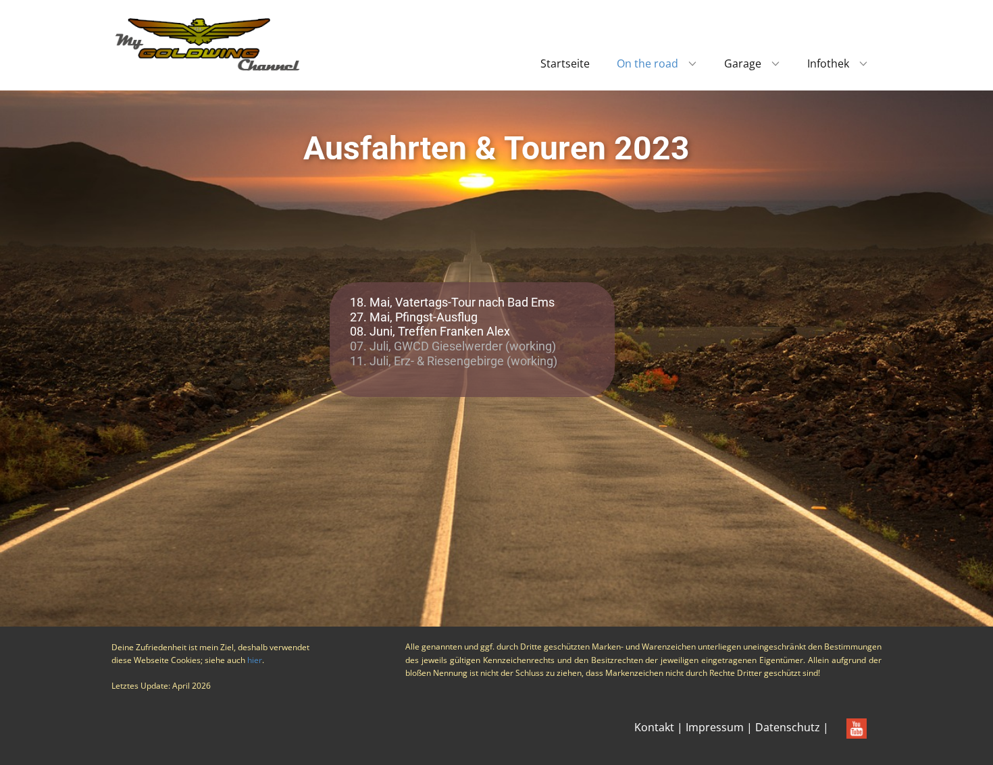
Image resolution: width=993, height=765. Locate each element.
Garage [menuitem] (742, 63)
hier (254, 660)
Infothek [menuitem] (828, 63)
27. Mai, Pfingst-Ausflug (414, 317)
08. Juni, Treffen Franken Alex (430, 331)
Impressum (715, 727)
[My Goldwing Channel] (207, 44)
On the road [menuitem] (647, 63)
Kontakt (654, 727)
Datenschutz (787, 727)
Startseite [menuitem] (565, 63)
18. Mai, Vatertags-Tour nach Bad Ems (452, 302)
